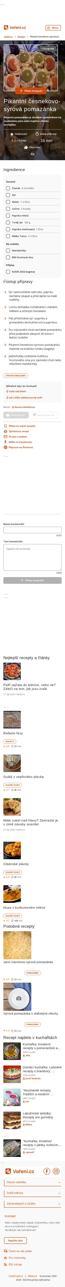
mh (27, 1101)
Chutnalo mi (18, 415)
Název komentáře (13, 524)
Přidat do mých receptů (20, 426)
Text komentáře (12, 541)
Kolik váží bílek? (17, 391)
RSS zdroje (15, 1264)
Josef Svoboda (33, 1078)
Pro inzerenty (17, 1258)
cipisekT (30, 1152)
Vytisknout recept (19, 431)
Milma (29, 1124)
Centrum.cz (16, 1276)
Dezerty (10, 741)
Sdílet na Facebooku (20, 442)
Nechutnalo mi (46, 415)
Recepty (21, 36)
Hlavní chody (13, 785)
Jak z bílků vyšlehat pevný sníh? (25, 397)
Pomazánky (32, 973)
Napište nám (15, 1240)
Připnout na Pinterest (21, 447)
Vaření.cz (8, 36)
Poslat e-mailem (18, 436)
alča (28, 1055)
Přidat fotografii (33, 91)
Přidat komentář (35, 580)
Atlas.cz (32, 1276)
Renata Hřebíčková (25, 407)
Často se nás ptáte (20, 1251)
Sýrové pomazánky (16, 375)
